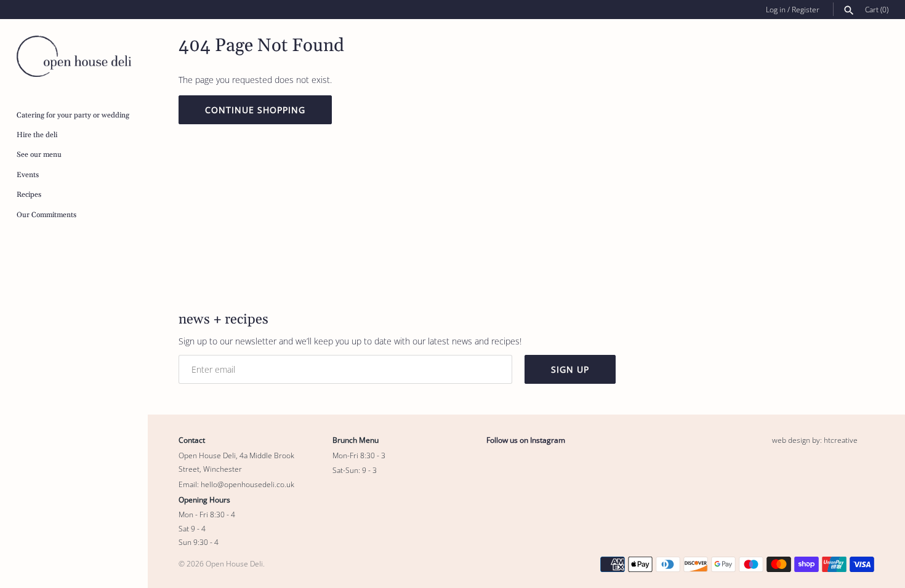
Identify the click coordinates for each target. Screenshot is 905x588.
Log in (776, 9)
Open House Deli (234, 563)
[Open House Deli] (74, 56)
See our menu (39, 154)
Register (805, 9)
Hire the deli (37, 135)
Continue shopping (255, 110)
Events (28, 175)
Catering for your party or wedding (73, 115)
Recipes (29, 194)
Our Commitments (46, 215)
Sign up (570, 369)
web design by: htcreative (815, 440)
